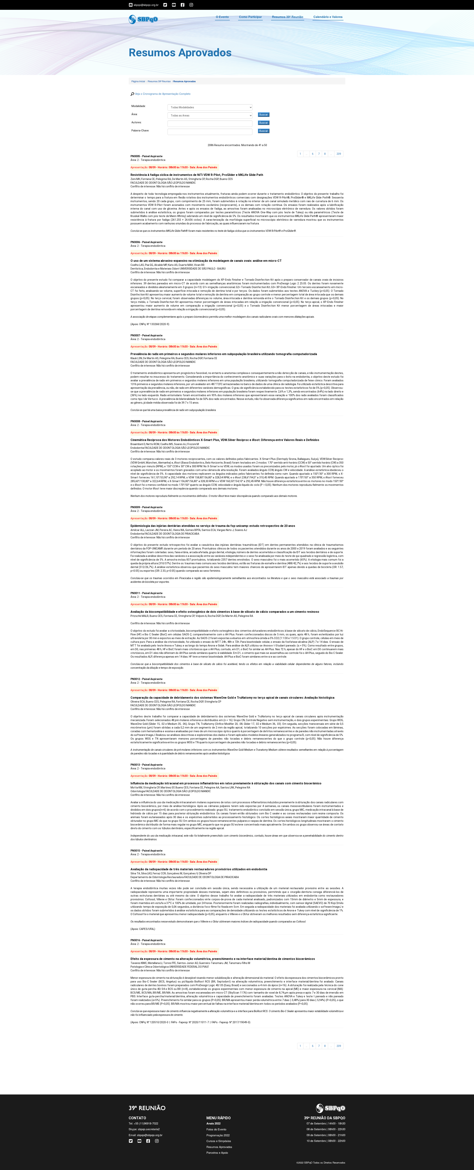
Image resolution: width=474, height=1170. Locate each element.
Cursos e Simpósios (218, 1141)
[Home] (143, 19)
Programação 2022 (218, 1135)
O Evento (222, 17)
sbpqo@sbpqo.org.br (149, 1135)
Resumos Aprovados (219, 1147)
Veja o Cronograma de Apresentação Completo (162, 94)
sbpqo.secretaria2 (149, 1129)
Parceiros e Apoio (217, 1152)
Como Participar (250, 17)
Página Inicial (138, 81)
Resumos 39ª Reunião (287, 17)
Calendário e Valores (328, 17)
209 (339, 153)
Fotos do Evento (216, 1129)
